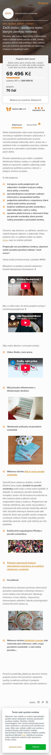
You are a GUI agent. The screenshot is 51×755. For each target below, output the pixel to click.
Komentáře (33, 124)
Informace (17, 125)
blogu (5, 240)
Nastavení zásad (15, 747)
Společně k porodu (33, 640)
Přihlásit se (43, 3)
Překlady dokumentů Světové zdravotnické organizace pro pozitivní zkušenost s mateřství (25, 566)
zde (23, 735)
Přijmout (35, 747)
